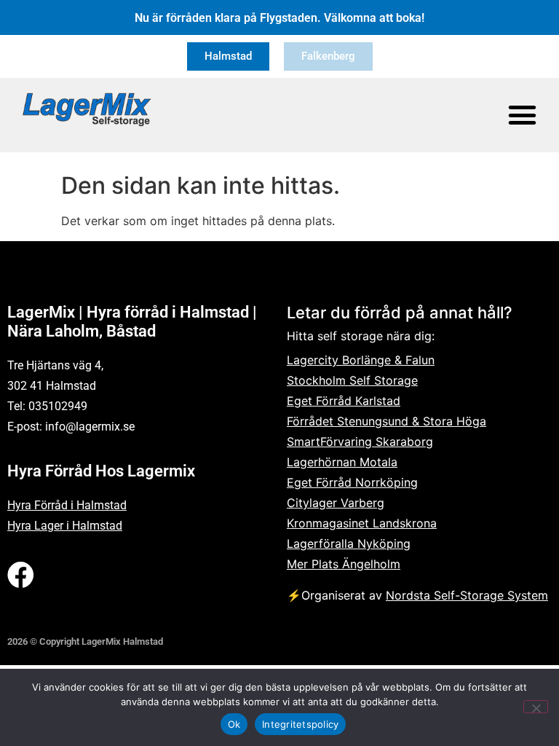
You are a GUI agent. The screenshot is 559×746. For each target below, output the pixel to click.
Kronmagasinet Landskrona (362, 523)
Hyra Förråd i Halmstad (67, 505)
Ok (234, 724)
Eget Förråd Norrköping (352, 482)
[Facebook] (20, 575)
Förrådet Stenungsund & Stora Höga (386, 421)
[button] (522, 115)
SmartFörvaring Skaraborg (360, 441)
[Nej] (535, 706)
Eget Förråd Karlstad (343, 400)
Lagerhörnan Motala (342, 462)
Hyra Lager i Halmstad (64, 526)
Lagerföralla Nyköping (349, 543)
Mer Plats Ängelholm (343, 564)
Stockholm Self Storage (352, 380)
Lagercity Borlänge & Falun (361, 360)
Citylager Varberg (335, 502)
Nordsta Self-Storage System (467, 595)
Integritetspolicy (300, 724)
